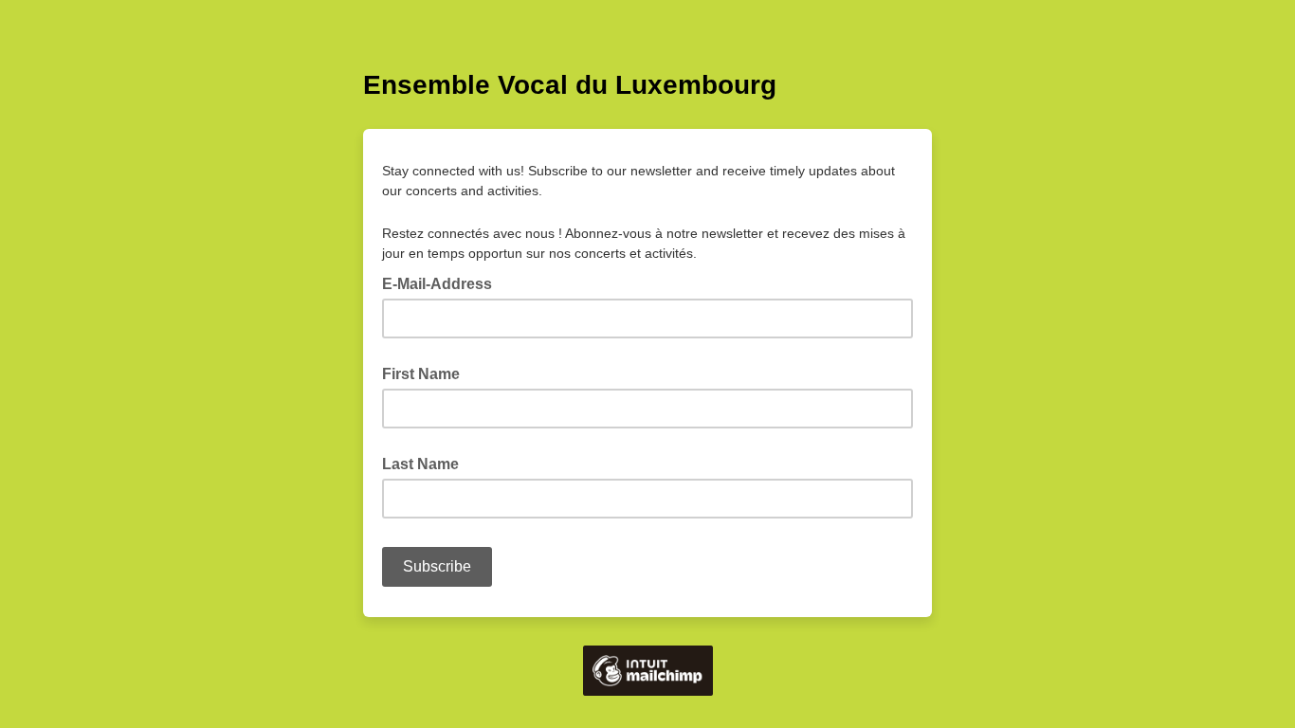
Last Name (420, 464)
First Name (421, 374)
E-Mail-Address (442, 282)
